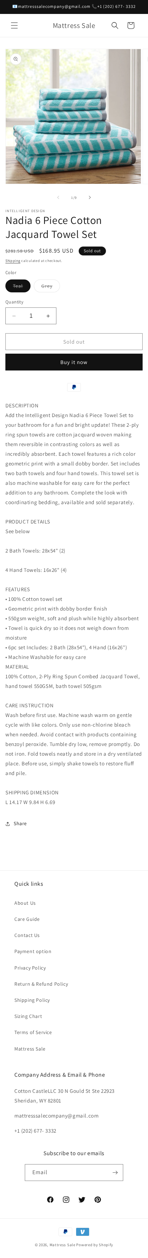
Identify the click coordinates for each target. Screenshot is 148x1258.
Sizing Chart (28, 1016)
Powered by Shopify (94, 1244)
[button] (14, 25)
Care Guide (27, 919)
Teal (22, 287)
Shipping (12, 260)
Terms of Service (33, 1032)
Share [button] (20, 823)
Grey (50, 287)
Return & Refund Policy (41, 984)
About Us (25, 903)
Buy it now (74, 362)
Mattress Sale (30, 1049)
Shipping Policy (32, 1000)
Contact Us (27, 935)
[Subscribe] (115, 1172)
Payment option (32, 951)
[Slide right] (90, 197)
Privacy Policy (30, 968)
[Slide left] (58, 197)
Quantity (14, 302)
